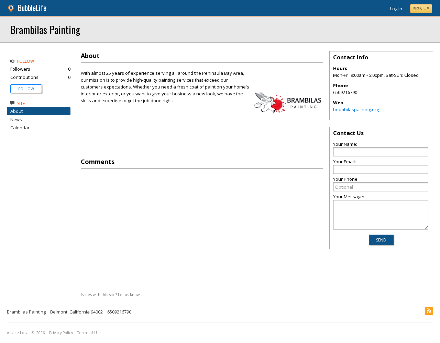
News (16, 119)
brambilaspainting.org (356, 109)
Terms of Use (89, 332)
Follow (26, 88)
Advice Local (18, 332)
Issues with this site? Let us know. (111, 294)
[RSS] (429, 311)
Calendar (20, 128)
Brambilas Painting (45, 29)
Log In (396, 8)
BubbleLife (32, 7)
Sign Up (421, 9)
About (16, 111)
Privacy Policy (61, 332)
